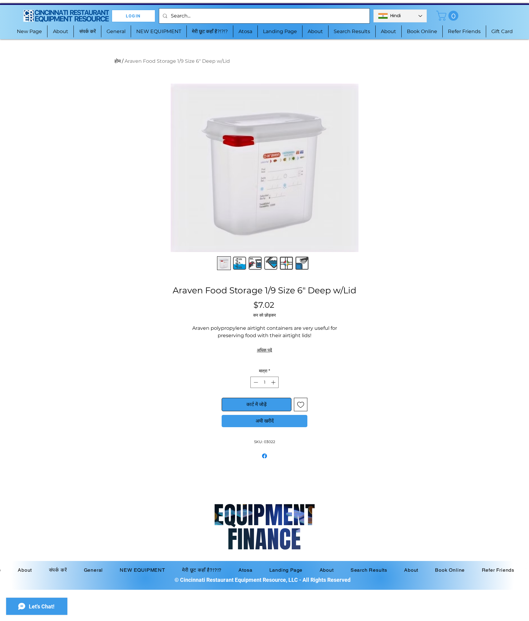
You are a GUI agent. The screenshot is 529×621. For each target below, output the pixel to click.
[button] (448, 16)
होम (117, 61)
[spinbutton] (264, 382)
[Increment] (274, 382)
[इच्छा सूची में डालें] (300, 404)
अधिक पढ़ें (264, 350)
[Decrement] (255, 382)
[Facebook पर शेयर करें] (264, 456)
